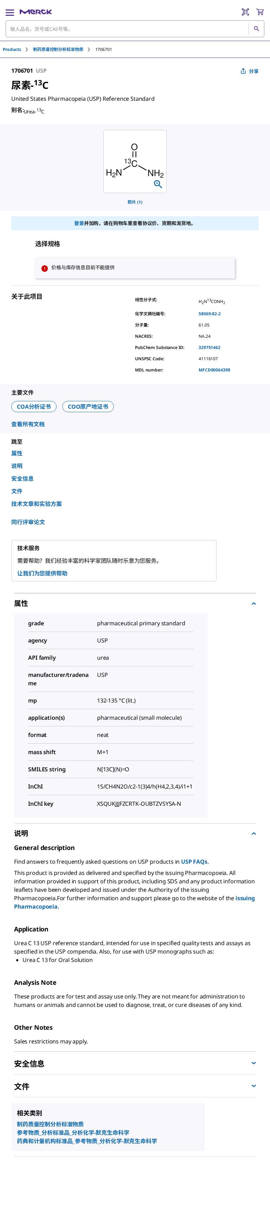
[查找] (256, 28)
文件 (16, 491)
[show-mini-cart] (259, 12)
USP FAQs (194, 861)
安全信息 (22, 478)
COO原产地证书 (88, 406)
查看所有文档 (28, 424)
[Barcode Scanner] (245, 12)
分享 (254, 71)
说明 (16, 466)
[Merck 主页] (36, 12)
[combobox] (135, 29)
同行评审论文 (28, 522)
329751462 (209, 347)
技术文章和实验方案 (36, 504)
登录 (79, 223)
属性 (16, 453)
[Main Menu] (10, 12)
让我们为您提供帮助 (42, 573)
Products (12, 49)
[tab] (18, 49)
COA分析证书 (34, 406)
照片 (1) (135, 202)
